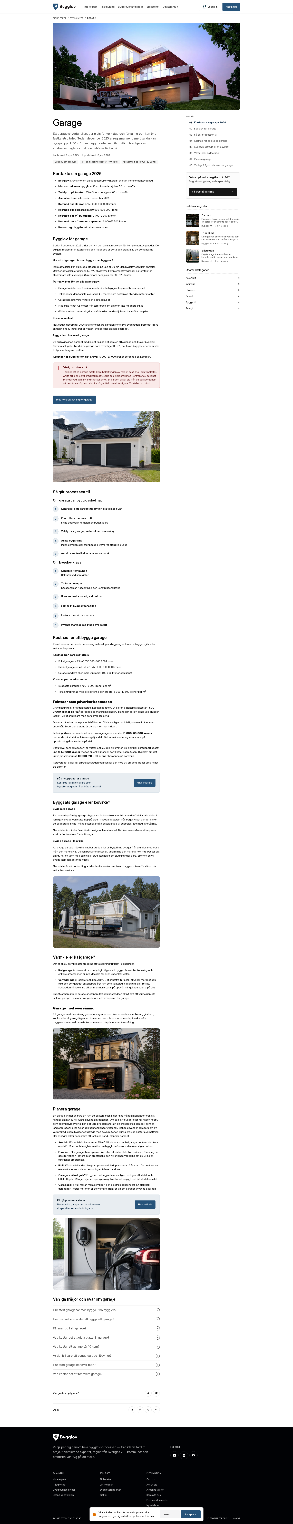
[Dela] (148, 1409)
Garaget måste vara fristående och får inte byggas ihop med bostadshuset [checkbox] (101, 288)
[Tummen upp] (148, 1393)
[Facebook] (140, 1409)
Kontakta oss (153, 1494)
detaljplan (65, 266)
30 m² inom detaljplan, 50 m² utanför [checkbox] (96, 186)
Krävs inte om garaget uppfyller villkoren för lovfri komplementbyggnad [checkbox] (105, 180)
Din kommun (170, 6)
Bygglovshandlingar (130, 6)
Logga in (213, 6)
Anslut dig (231, 6)
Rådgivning (108, 6)
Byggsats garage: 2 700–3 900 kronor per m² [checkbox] (84, 685)
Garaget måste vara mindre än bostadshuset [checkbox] (84, 299)
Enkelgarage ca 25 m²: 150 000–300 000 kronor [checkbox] (86, 661)
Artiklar (103, 1494)
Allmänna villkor (155, 1489)
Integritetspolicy (218, 1518)
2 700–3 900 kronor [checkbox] (87, 215)
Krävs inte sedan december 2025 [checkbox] (84, 198)
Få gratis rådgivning (203, 191)
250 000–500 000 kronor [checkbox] (88, 209)
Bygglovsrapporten (110, 1489)
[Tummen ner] (156, 1393)
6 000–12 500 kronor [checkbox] (92, 221)
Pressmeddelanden (157, 1500)
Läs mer (149, 1516)
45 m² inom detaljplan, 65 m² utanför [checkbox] (93, 192)
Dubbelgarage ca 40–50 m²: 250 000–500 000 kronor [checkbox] (89, 667)
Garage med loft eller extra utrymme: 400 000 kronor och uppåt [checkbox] (95, 673)
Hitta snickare (144, 782)
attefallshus (83, 249)
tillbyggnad (125, 342)
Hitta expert (90, 6)
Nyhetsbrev (153, 1505)
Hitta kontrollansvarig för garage (74, 399)
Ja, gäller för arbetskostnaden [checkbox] (83, 227)
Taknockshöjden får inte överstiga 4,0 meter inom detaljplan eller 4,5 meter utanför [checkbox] (106, 294)
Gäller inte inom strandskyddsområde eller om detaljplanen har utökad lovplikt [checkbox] (103, 311)
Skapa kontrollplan (63, 1494)
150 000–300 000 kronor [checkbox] (87, 204)
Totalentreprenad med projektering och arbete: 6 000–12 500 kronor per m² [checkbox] (102, 691)
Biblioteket (152, 6)
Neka (167, 1514)
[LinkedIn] (132, 1409)
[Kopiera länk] (156, 1409)
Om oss (150, 1479)
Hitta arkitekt (145, 1204)
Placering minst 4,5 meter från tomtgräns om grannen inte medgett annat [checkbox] (100, 305)
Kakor (236, 1518)
